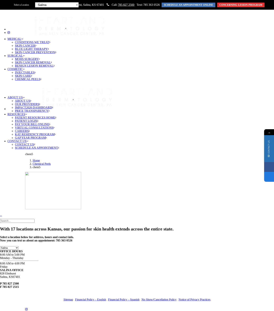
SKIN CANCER (25, 45)
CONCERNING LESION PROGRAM (240, 5)
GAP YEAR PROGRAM (30, 137)
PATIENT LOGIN (26, 120)
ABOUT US (15, 97)
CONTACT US (16, 141)
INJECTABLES (24, 72)
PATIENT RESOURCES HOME (35, 117)
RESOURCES (16, 114)
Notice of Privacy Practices (194, 299)
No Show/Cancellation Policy (159, 299)
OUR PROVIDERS (27, 104)
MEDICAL (14, 38)
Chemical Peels (42, 163)
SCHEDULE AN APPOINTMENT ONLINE (188, 5)
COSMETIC (15, 69)
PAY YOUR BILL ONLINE (32, 124)
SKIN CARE (23, 75)
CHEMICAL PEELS (27, 79)
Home (36, 160)
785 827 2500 (126, 4)
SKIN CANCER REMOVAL (33, 62)
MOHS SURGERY (27, 59)
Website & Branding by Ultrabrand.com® (162, 293)
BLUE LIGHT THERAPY (31, 49)
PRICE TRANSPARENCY (31, 110)
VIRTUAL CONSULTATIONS (34, 127)
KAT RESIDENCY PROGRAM (34, 134)
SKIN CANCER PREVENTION (35, 52)
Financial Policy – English (90, 299)
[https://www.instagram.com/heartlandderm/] (269, 177)
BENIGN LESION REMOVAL (34, 65)
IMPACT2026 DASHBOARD (33, 107)
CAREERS (22, 131)
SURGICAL (15, 55)
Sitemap (68, 299)
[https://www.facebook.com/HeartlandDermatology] (269, 167)
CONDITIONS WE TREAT (32, 42)
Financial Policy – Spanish (123, 299)
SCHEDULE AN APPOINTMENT (36, 147)
